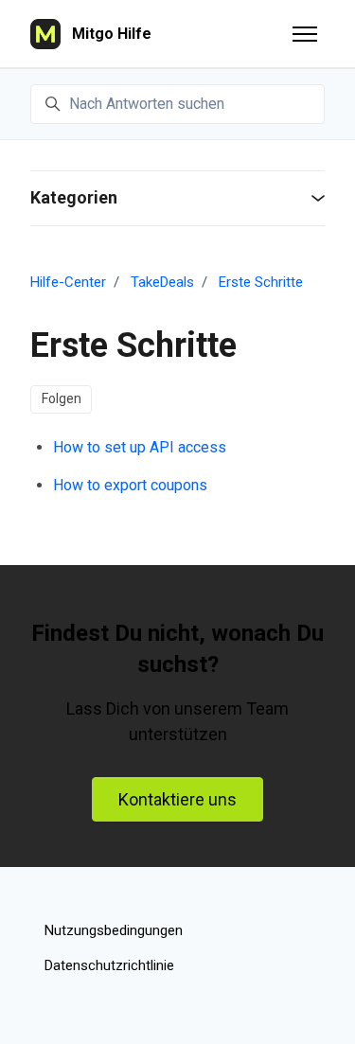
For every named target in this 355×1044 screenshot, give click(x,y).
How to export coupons (130, 485)
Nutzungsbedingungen (113, 930)
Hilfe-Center (68, 282)
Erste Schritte (261, 282)
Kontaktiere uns (177, 799)
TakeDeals (162, 282)
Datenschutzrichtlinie (109, 965)
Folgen (61, 398)
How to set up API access (139, 447)
